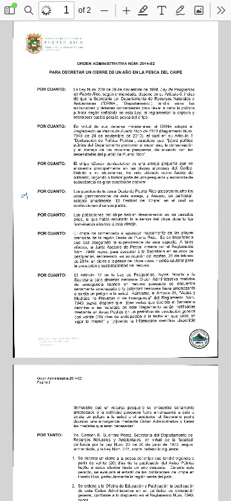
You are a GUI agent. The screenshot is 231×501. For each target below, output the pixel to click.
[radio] (143, 10)
